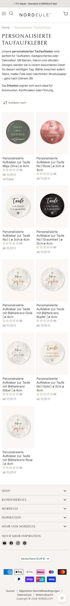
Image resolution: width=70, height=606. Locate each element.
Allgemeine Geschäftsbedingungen (39, 590)
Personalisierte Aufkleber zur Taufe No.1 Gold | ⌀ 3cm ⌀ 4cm (50, 384)
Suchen (10, 590)
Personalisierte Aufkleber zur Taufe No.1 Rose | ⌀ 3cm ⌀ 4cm (50, 164)
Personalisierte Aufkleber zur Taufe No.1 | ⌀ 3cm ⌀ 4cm (16, 235)
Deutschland (33, 558)
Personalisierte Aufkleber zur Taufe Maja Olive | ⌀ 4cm (16, 162)
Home (6, 27)
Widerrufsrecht (44, 594)
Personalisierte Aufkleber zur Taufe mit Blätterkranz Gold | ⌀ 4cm (17, 311)
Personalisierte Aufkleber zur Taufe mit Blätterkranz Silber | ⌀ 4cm (16, 384)
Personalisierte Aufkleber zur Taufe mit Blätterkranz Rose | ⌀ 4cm (17, 458)
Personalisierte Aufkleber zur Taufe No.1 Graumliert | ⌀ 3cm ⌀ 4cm (50, 237)
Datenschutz (24, 594)
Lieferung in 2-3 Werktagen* (35, 4)
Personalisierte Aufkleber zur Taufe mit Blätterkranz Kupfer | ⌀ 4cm (50, 311)
